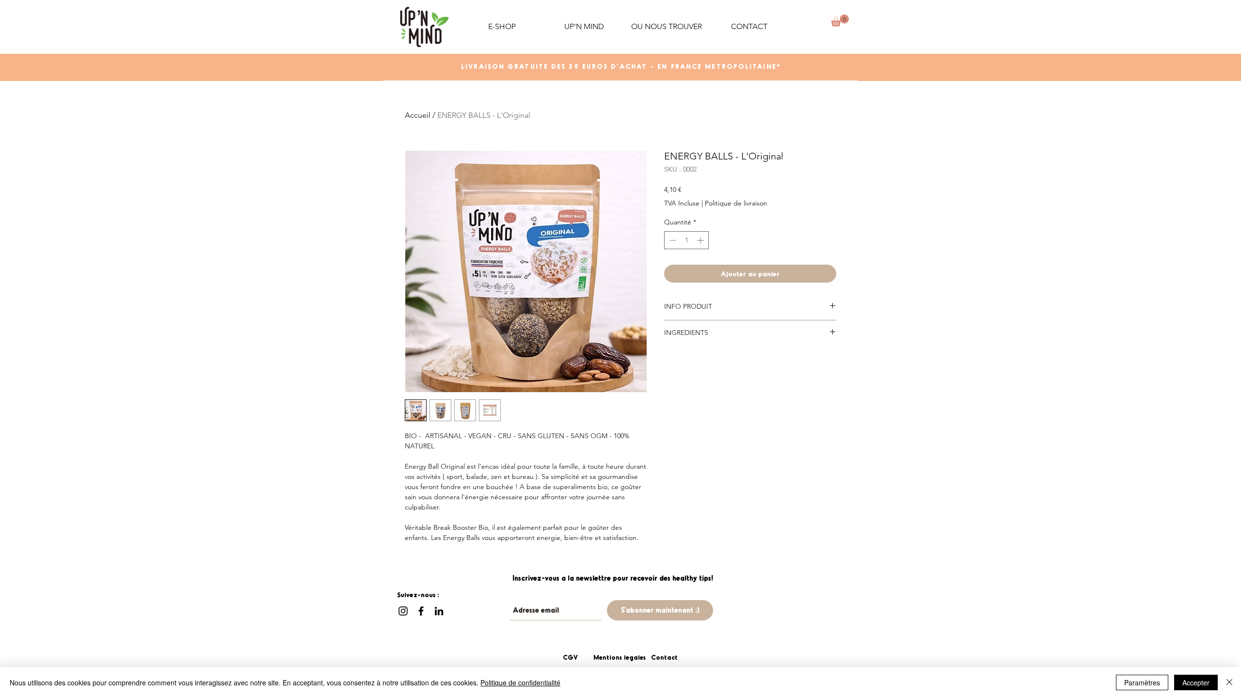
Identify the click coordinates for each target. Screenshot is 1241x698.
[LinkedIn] (439, 611)
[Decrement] (672, 240)
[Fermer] (1229, 682)
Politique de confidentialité (520, 682)
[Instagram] (403, 611)
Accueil (417, 115)
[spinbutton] (686, 240)
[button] (584, 27)
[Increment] (701, 240)
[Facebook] (421, 611)
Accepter (1195, 682)
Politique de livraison (736, 203)
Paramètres (1142, 682)
